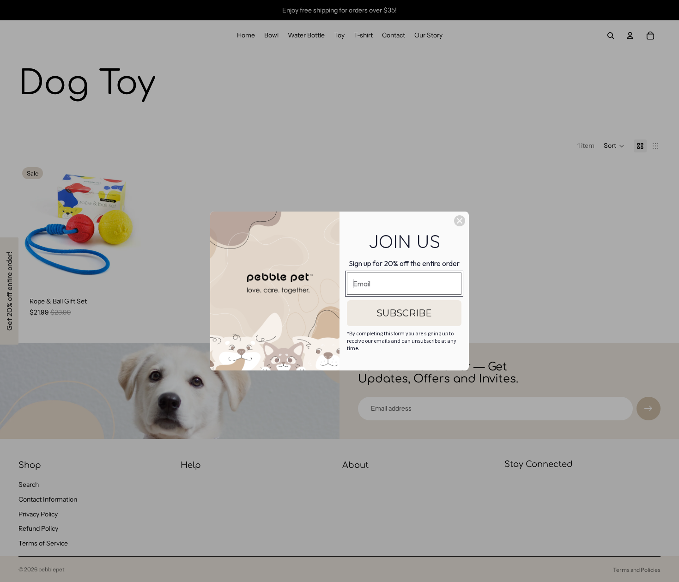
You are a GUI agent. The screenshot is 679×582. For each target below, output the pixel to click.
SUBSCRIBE (404, 313)
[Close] (459, 220)
